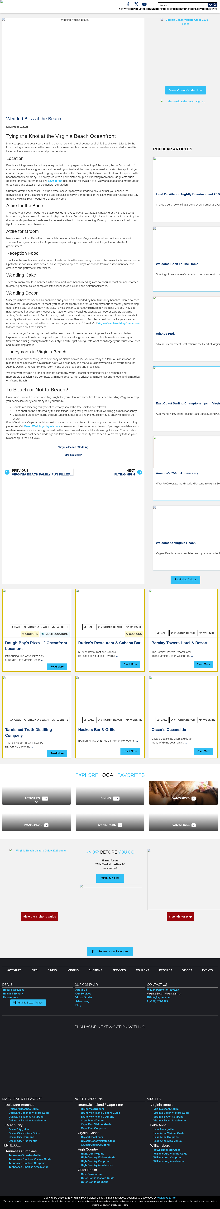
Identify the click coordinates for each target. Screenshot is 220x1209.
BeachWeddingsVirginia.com (42, 426)
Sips (133, 9)
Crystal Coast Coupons (95, 1144)
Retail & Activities (13, 989)
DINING (140, 9)
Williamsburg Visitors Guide (170, 1153)
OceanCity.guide (19, 1129)
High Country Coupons (95, 1161)
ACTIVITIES (125, 9)
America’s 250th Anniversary (177, 473)
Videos (204, 9)
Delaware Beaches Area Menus (28, 1120)
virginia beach (67, 447)
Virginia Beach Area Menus (170, 1120)
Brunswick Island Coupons (97, 1116)
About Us (81, 989)
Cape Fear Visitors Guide (96, 1124)
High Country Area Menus (97, 1165)
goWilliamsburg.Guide (167, 1149)
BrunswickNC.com (92, 1109)
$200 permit (55, 180)
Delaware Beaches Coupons (26, 1116)
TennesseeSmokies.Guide (25, 1155)
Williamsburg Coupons (167, 1157)
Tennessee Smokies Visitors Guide (30, 1159)
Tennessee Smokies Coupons (27, 1163)
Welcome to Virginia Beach (176, 543)
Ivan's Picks (181, 798)
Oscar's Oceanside (169, 729)
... (42, 659)
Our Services (83, 993)
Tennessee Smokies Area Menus (28, 1167)
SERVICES (172, 9)
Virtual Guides (84, 997)
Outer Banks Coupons (94, 1182)
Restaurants (10, 997)
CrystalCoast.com (92, 1137)
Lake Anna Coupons (166, 1137)
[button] (5, 1060)
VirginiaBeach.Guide (166, 1109)
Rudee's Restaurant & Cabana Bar (109, 643)
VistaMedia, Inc (166, 1197)
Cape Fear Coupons (93, 1128)
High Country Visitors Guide (98, 1157)
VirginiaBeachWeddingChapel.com (118, 323)
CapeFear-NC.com (92, 1120)
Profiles (194, 9)
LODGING (149, 9)
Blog (78, 1005)
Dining (105, 798)
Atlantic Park (166, 333)
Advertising (82, 1001)
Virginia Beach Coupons (168, 1116)
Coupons (183, 9)
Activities (32, 798)
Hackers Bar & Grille (96, 729)
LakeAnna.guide (163, 1129)
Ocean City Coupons (21, 1137)
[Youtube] (144, 4)
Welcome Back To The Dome (177, 264)
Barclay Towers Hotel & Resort (179, 643)
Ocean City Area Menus (23, 1141)
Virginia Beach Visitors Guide (171, 1112)
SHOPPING (161, 9)
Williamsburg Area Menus (169, 1161)
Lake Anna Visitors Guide (168, 1133)
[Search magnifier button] (215, 5)
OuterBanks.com (91, 1174)
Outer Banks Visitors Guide (97, 1178)
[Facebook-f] (128, 4)
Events (213, 9)
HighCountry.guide (92, 1153)
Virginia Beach (73, 454)
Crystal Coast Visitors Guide (98, 1141)
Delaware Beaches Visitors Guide (29, 1112)
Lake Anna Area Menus (167, 1141)
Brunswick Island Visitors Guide (100, 1112)
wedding (82, 447)
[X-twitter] (136, 4)
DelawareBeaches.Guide (24, 1109)
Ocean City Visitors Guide (24, 1133)
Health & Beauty (13, 993)
